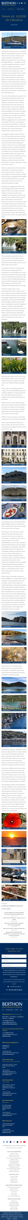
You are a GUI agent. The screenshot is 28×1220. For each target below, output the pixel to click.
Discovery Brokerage (14, 1161)
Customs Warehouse (14, 1170)
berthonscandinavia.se (8, 1054)
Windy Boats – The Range (14, 1165)
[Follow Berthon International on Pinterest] (20, 1142)
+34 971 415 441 (6, 1070)
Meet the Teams (14, 1188)
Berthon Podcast (14, 1208)
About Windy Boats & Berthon (14, 1168)
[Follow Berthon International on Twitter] (17, 1142)
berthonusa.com (6, 1132)
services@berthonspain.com (9, 1073)
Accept (15, 1218)
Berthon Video (14, 1209)
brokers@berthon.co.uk (9, 1022)
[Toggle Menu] (25, 3)
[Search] (17, 3)
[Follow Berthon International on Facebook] (3, 1142)
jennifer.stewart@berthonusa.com (12, 906)
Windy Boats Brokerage (14, 1164)
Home (3, 9)
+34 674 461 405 (6, 1112)
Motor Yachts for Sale (14, 1156)
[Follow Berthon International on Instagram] (14, 1142)
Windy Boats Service (14, 1167)
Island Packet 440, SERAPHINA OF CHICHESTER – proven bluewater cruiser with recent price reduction (14, 934)
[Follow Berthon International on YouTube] (24, 1142)
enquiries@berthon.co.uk (9, 1034)
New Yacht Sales (14, 1176)
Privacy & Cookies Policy (14, 1196)
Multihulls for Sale (14, 1159)
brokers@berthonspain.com (9, 1093)
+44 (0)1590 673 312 (7, 1033)
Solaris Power (14, 1179)
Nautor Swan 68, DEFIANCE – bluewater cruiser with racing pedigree (14, 924)
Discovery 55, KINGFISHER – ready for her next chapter (14, 918)
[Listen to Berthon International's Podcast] (10, 1142)
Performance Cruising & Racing (14, 1158)
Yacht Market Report (14, 1204)
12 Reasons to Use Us (14, 1190)
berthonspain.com (7, 1074)
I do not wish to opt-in (15, 990)
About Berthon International (14, 1187)
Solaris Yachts (14, 1177)
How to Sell (14, 1191)
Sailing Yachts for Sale (14, 1155)
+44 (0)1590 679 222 (7, 1020)
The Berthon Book (14, 1202)
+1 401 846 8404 (6, 1129)
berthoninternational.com (9, 1024)
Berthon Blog (10, 9)
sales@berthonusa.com (8, 1131)
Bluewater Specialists (14, 1171)
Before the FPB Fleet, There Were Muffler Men (14, 928)
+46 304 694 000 (6, 1051)
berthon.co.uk (6, 1036)
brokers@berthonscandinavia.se (10, 1052)
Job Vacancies (14, 1194)
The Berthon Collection (14, 1205)
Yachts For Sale (14, 1153)
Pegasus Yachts (14, 1180)
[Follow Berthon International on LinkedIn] (7, 1142)
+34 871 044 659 (6, 1092)
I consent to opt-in (15, 986)
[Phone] (20, 3)
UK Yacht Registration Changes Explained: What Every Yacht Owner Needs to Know (14, 913)
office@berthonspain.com (9, 1071)
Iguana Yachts (14, 1182)
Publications (14, 1201)
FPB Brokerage (14, 1162)
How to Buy (14, 1193)
